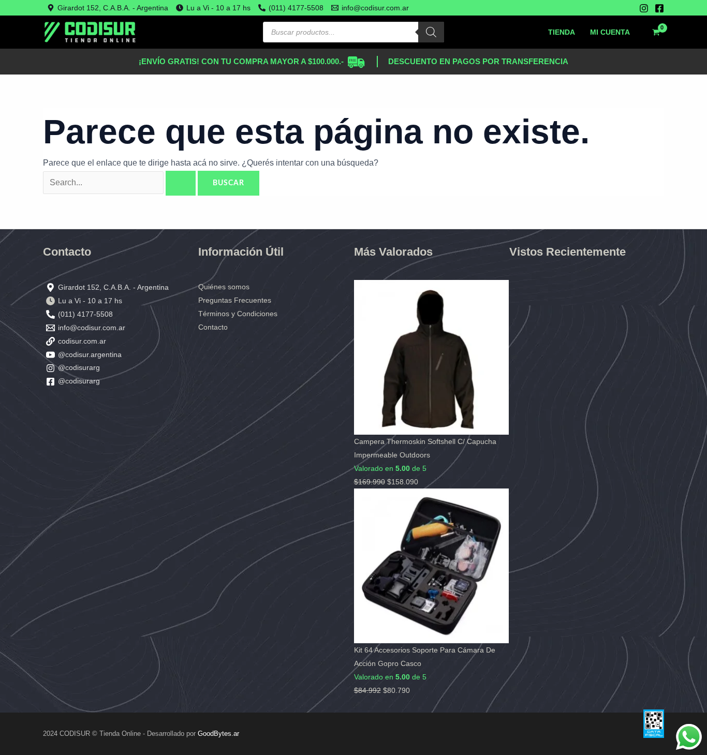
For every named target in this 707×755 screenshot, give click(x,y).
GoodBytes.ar (218, 733)
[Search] (431, 32)
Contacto (213, 327)
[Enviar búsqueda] (181, 183)
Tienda (561, 32)
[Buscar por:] (120, 182)
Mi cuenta (610, 32)
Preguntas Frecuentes (234, 300)
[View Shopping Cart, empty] (655, 32)
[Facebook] (659, 8)
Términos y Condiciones (237, 313)
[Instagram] (644, 8)
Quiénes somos (223, 287)
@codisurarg (79, 367)
